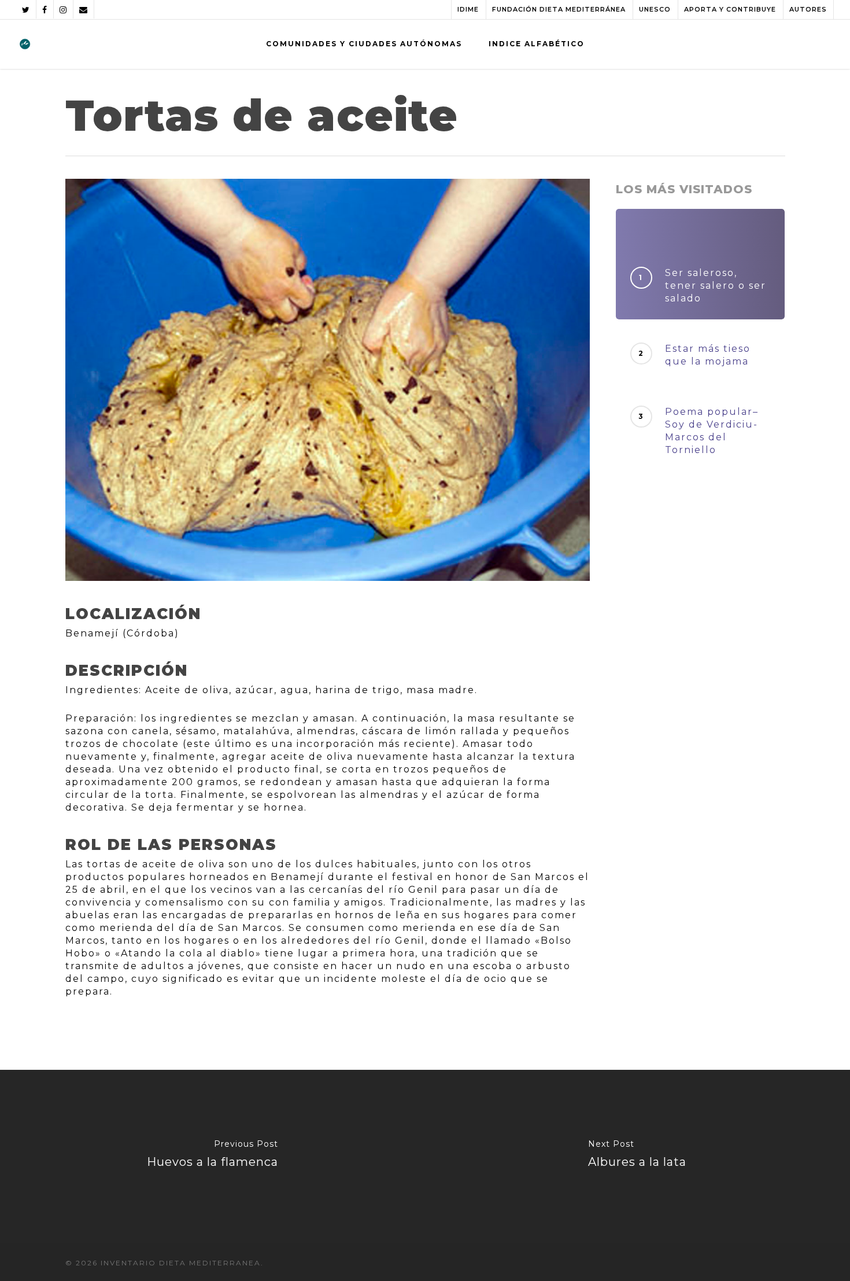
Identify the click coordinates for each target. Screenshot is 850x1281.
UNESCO (655, 9)
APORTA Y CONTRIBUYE (730, 9)
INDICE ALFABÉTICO (537, 43)
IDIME (468, 9)
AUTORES (808, 9)
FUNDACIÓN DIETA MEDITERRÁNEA (559, 9)
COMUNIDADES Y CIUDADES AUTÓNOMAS (364, 43)
